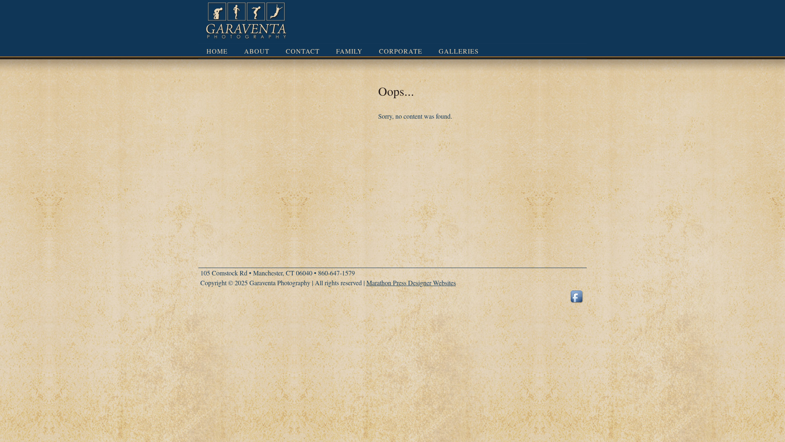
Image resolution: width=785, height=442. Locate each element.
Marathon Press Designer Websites (411, 282)
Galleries (459, 51)
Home (217, 51)
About (256, 51)
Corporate (400, 51)
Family (349, 51)
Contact (303, 51)
